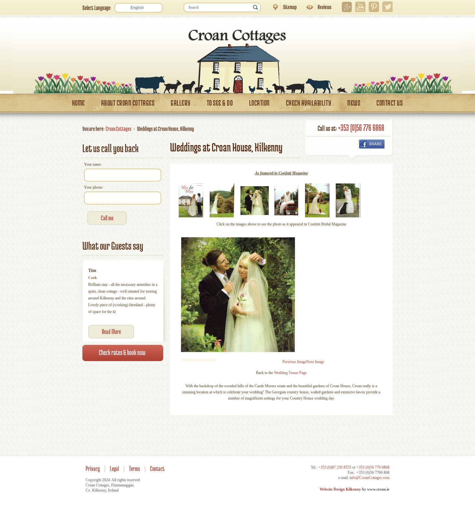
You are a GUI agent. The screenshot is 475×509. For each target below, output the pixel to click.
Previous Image (294, 361)
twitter (387, 7)
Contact (157, 468)
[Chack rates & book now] (123, 385)
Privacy (93, 468)
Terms (134, 468)
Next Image (315, 361)
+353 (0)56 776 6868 (361, 127)
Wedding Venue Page (290, 372)
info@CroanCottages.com (369, 477)
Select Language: (96, 7)
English (137, 7)
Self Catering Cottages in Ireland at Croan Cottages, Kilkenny (237, 57)
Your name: (93, 164)
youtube (360, 7)
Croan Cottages (119, 128)
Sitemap (283, 7)
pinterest (374, 7)
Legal (114, 468)
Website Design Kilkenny (340, 489)
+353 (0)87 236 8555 (334, 467)
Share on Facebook (372, 144)
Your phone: (93, 187)
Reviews (317, 7)
